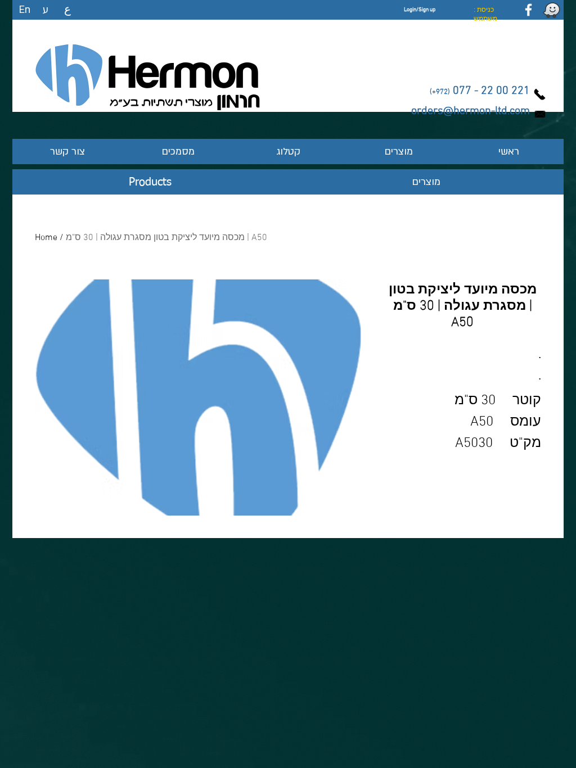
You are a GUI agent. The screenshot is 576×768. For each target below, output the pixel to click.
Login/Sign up (419, 9)
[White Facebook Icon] (528, 10)
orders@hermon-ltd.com (470, 111)
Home (46, 237)
